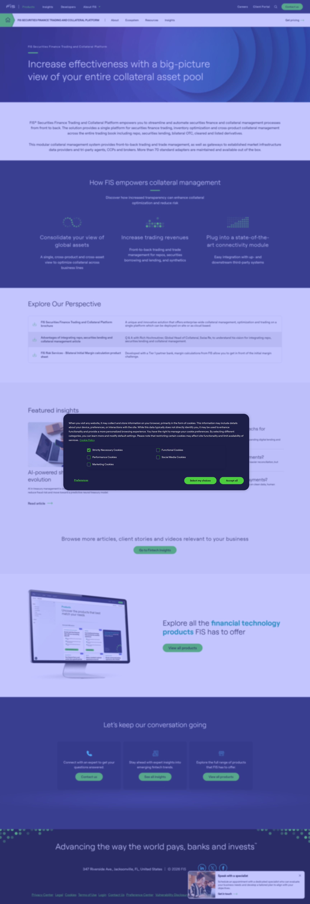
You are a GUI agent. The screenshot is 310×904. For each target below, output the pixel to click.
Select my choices (200, 480)
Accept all (232, 480)
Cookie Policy (87, 440)
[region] (156, 452)
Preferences (81, 480)
